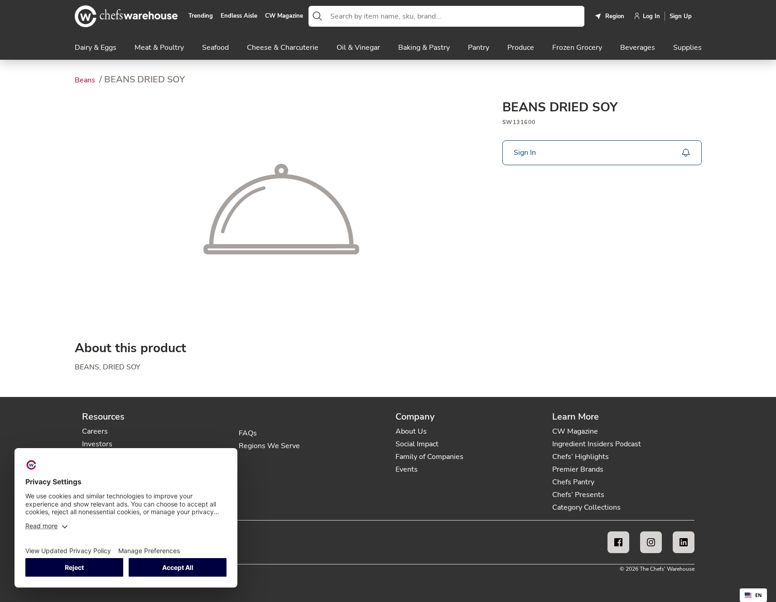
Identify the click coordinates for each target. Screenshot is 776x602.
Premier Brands (577, 469)
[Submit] (317, 16)
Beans (86, 80)
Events (406, 469)
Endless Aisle (239, 16)
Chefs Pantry (573, 482)
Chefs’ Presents (578, 494)
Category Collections (586, 507)
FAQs (248, 433)
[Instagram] (651, 542)
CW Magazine (284, 16)
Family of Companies (429, 456)
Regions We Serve (269, 445)
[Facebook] (618, 542)
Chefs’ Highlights (580, 456)
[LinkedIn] (683, 542)
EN (758, 595)
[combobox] (455, 16)
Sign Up (681, 16)
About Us (411, 431)
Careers (95, 431)
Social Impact (417, 444)
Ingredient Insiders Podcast (596, 444)
